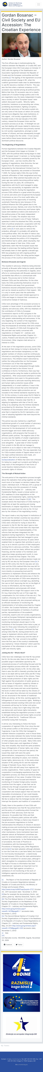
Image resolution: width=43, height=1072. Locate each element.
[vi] (9, 849)
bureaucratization (8, 460)
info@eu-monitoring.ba (14, 1059)
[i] (10, 78)
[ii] (13, 229)
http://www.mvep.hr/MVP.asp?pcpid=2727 (18, 889)
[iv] (36, 561)
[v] (13, 629)
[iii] (30, 499)
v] (2, 933)
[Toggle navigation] (38, 4)
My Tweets (5, 1046)
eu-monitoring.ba (22, 1064)
